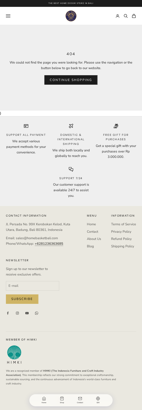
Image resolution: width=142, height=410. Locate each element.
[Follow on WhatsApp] (36, 313)
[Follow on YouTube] (27, 313)
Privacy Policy (121, 231)
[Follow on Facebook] (8, 313)
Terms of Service (123, 224)
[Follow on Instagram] (17, 313)
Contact (92, 231)
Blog (90, 246)
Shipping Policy (122, 246)
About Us (94, 239)
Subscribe (22, 299)
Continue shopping (71, 80)
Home (91, 224)
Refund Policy (121, 239)
